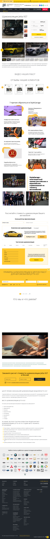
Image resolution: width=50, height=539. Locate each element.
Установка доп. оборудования (15, 513)
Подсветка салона (16, 507)
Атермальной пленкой (5, 508)
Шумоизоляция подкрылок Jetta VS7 (8, 364)
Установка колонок (16, 492)
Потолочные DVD (15, 528)
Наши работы (4, 481)
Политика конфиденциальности (25, 535)
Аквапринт (25, 499)
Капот (23, 245)
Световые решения (16, 504)
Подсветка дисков (16, 505)
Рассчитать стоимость (38, 37)
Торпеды (3, 496)
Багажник (30, 245)
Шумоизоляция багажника (42, 364)
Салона (25, 500)
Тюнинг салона (26, 507)
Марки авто (26, 481)
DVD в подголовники (16, 529)
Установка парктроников (17, 519)
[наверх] (48, 537)
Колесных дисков (26, 502)
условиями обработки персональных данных (20, 382)
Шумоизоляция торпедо (18, 364)
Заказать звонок (35, 5)
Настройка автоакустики (17, 500)
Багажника (3, 498)
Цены (16, 9)
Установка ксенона (16, 509)
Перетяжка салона (27, 517)
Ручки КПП (25, 524)
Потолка (3, 495)
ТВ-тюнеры (14, 530)
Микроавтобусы (26, 514)
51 (29, 293)
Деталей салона (26, 501)
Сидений (25, 518)
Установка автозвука (16, 489)
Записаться (39, 34)
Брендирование (26, 494)
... (28, 293)
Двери (10, 245)
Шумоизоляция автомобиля (4, 490)
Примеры (10, 9)
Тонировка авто (4, 505)
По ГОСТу (3, 507)
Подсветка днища (16, 506)
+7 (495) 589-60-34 (27, 5)
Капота (3, 499)
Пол (4, 245)
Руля (24, 522)
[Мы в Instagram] (40, 9)
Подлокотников (26, 523)
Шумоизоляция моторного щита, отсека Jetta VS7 (30, 364)
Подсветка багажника (16, 508)
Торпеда (38, 245)
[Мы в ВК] (34, 9)
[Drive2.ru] (45, 9)
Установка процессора (16, 495)
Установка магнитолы (16, 491)
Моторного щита (4, 494)
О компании (26, 9)
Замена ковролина (27, 513)
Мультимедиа (15, 524)
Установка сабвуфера (16, 494)
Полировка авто (5, 512)
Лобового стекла (4, 513)
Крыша (17, 245)
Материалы (26, 484)
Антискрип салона (5, 502)
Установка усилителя (16, 493)
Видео (3, 484)
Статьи (3, 483)
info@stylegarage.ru (45, 486)
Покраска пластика (27, 510)
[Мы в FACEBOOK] (36, 9)
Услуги (4, 9)
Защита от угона (15, 517)
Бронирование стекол (5, 509)
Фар (2, 514)
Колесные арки (45, 245)
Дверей (3, 492)
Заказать (42, 236)
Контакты (14, 484)
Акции (20, 9)
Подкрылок (4, 493)
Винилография (26, 493)
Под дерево (25, 504)
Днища (3, 500)
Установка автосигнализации (17, 518)
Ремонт (25, 509)
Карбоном (25, 503)
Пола (3, 497)
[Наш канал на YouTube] (38, 9)
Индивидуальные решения (17, 501)
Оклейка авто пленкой (27, 489)
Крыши (3, 501)
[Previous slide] (26, 19)
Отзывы (14, 483)
